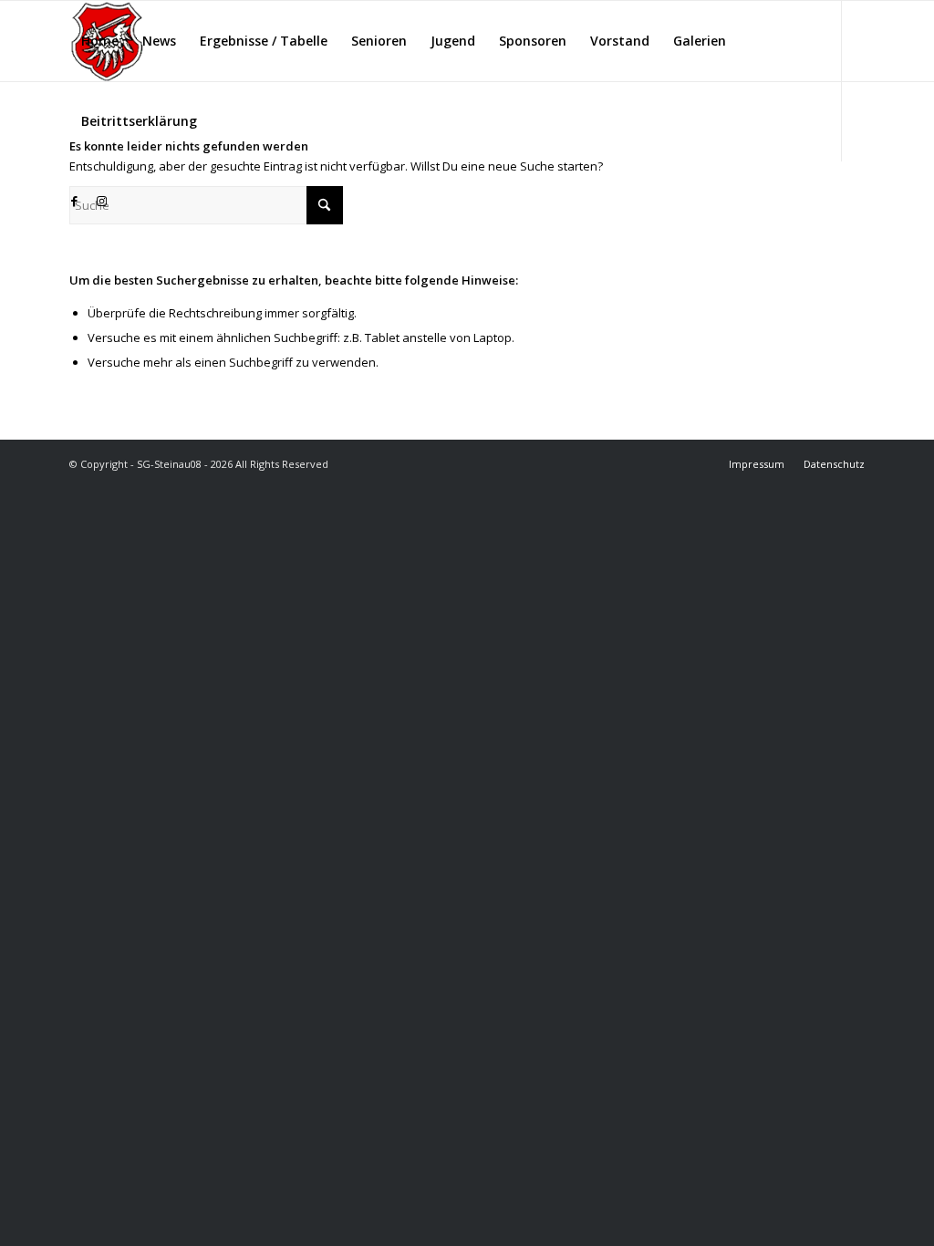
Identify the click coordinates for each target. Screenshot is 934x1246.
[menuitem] (99, 41)
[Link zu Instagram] (102, 200)
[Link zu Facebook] (74, 200)
